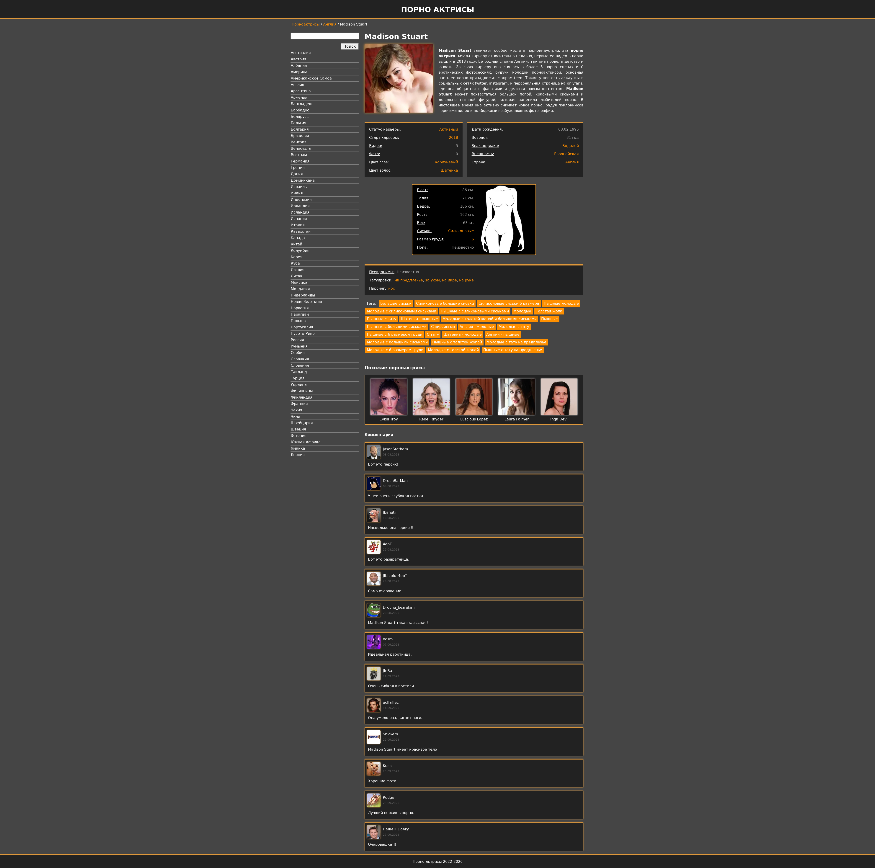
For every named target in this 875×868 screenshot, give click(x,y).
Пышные (549, 319)
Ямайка (298, 448)
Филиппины (302, 391)
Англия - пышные (503, 334)
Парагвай (300, 314)
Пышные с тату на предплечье (512, 350)
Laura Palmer (516, 419)
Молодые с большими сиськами (397, 342)
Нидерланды (303, 295)
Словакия (300, 359)
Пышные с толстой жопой (457, 342)
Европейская (566, 154)
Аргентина (301, 91)
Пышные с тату (381, 319)
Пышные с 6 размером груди (394, 334)
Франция (299, 404)
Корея (296, 257)
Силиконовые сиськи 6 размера (509, 303)
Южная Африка (306, 442)
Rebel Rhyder (431, 419)
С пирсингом (443, 327)
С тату (433, 334)
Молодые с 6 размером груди (395, 350)
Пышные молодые (561, 303)
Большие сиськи (396, 303)
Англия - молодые (477, 327)
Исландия (300, 212)
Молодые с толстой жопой (453, 350)
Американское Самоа (311, 78)
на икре (449, 280)
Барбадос (300, 110)
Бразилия (300, 136)
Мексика (299, 282)
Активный (448, 129)
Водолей (570, 146)
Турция (297, 378)
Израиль (299, 187)
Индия (297, 193)
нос (391, 288)
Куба (295, 263)
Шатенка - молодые (462, 334)
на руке (466, 280)
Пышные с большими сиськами (397, 327)
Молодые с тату (514, 327)
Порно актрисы (437, 9)
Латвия (297, 270)
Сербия (298, 352)
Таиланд (299, 372)
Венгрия (298, 142)
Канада (298, 238)
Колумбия (300, 250)
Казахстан (301, 231)
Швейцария (302, 423)
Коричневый (446, 162)
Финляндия (301, 397)
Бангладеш (301, 104)
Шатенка (449, 170)
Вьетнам (299, 155)
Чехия (296, 410)
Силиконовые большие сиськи (445, 303)
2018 (453, 137)
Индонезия (301, 199)
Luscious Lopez (474, 419)
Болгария (300, 129)
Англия (330, 24)
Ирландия (300, 206)
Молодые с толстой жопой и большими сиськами (490, 319)
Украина (299, 384)
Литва (296, 276)
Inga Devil (559, 419)
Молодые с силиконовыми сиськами (401, 311)
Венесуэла (301, 148)
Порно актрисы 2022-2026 (438, 861)
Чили (295, 416)
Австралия (301, 53)
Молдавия (300, 289)
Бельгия (298, 123)
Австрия (298, 59)
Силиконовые (461, 231)
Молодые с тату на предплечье (516, 342)
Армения (299, 97)
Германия (300, 161)
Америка (299, 72)
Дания (297, 174)
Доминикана (303, 180)
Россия (297, 340)
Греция (298, 167)
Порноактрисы (306, 24)
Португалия (302, 327)
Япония (298, 455)
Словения (300, 365)
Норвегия (300, 308)
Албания (299, 65)
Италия (298, 225)
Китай (296, 244)
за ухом (432, 280)
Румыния (299, 346)
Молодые (522, 311)
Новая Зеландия (306, 301)
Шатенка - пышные (419, 319)
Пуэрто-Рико (303, 333)
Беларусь (300, 116)
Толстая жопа (549, 311)
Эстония (298, 435)
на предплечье (409, 280)
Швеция (298, 429)
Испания (299, 218)
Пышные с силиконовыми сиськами (475, 311)
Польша (298, 321)
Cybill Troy (388, 419)
